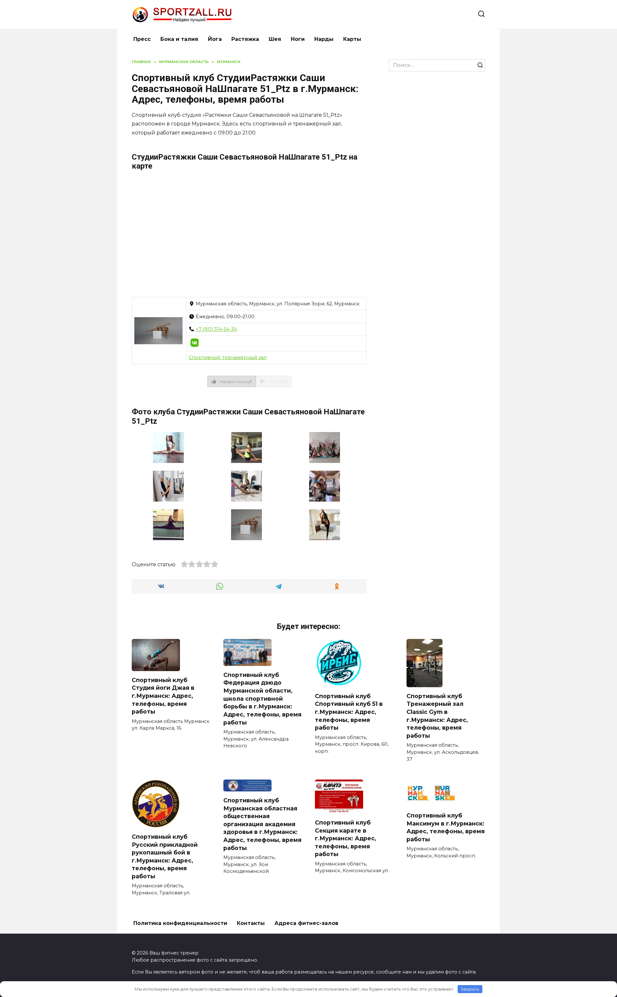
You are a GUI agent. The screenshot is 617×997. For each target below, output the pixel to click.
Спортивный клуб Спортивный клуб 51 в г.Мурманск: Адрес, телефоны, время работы (349, 712)
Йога (215, 39)
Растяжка (245, 39)
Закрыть (470, 989)
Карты (352, 39)
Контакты (251, 923)
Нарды (324, 39)
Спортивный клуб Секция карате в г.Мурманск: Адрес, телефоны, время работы (345, 838)
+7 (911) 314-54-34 (216, 329)
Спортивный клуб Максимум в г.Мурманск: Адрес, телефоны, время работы (446, 827)
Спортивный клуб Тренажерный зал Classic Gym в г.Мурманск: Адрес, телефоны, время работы (437, 716)
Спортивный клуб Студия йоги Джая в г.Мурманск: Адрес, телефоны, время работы (163, 696)
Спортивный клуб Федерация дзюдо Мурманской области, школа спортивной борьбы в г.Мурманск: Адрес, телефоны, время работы (262, 698)
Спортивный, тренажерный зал (227, 357)
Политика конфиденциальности (180, 923)
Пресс (142, 39)
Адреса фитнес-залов (306, 923)
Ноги (298, 39)
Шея (275, 39)
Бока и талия (179, 39)
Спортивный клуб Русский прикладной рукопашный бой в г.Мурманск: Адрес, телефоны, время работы (165, 856)
